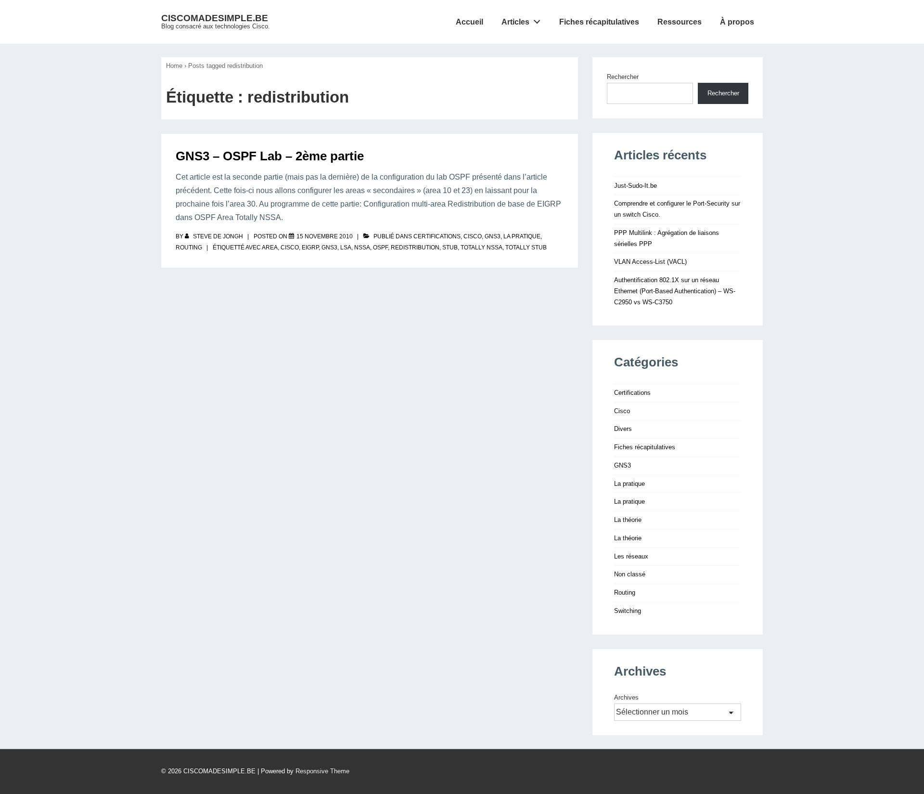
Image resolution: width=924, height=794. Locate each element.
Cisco (472, 236)
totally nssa (481, 247)
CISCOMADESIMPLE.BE (214, 18)
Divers (623, 428)
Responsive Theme (322, 771)
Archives (626, 697)
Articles (515, 22)
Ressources (679, 22)
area (270, 247)
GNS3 (492, 236)
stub (450, 247)
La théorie (628, 519)
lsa (345, 247)
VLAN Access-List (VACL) (650, 261)
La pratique (521, 236)
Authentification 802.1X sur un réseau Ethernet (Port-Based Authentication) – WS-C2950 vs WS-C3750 (674, 291)
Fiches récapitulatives (599, 22)
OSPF (380, 247)
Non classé (629, 574)
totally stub (526, 247)
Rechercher (623, 76)
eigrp (310, 247)
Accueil (469, 22)
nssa (362, 247)
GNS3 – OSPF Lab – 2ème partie (270, 156)
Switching (627, 610)
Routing (189, 247)
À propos (737, 22)
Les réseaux (631, 556)
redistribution (415, 247)
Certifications (437, 236)
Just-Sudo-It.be (635, 185)
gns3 (329, 247)
